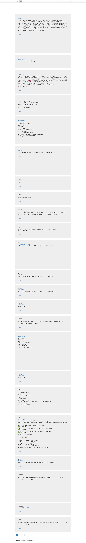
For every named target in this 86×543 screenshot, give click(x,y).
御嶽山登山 (20, 150)
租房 (19, 475)
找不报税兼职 (21, 289)
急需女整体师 (21, 304)
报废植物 (20, 180)
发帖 (71, 1)
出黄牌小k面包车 (21, 120)
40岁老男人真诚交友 (22, 320)
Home (21, 1)
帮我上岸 (20, 274)
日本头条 (16, 1)
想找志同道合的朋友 (22, 196)
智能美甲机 (20, 460)
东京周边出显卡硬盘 (22, 59)
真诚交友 (20, 521)
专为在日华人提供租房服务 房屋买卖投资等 (27, 211)
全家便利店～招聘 (22, 336)
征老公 (19, 18)
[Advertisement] (43, 7)
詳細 (20, 34)
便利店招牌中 (21, 391)
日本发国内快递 (21, 419)
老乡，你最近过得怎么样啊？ (24, 507)
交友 (19, 99)
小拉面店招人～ (21, 74)
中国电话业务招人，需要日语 (24, 244)
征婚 (19, 227)
